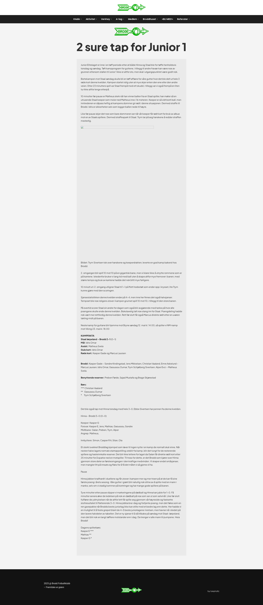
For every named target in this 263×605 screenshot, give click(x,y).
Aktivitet (90, 19)
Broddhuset (149, 19)
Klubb (76, 19)
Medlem (132, 19)
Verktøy (105, 19)
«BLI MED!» (167, 19)
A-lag (119, 19)
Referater (182, 19)
